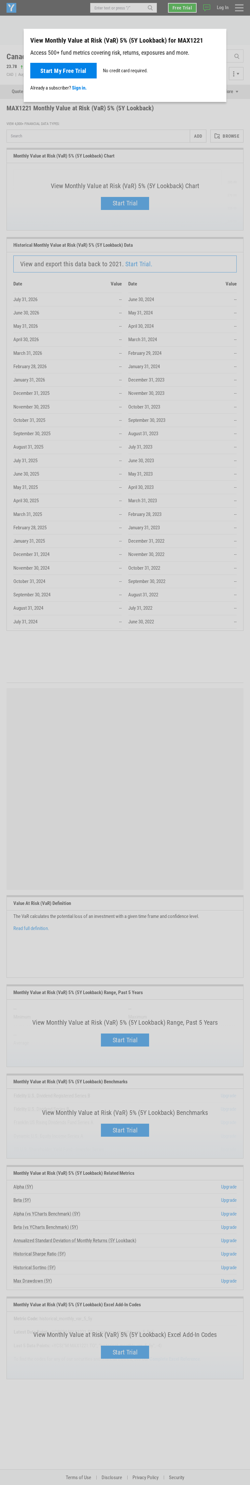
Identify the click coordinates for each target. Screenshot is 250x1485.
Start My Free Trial (63, 70)
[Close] (217, 40)
